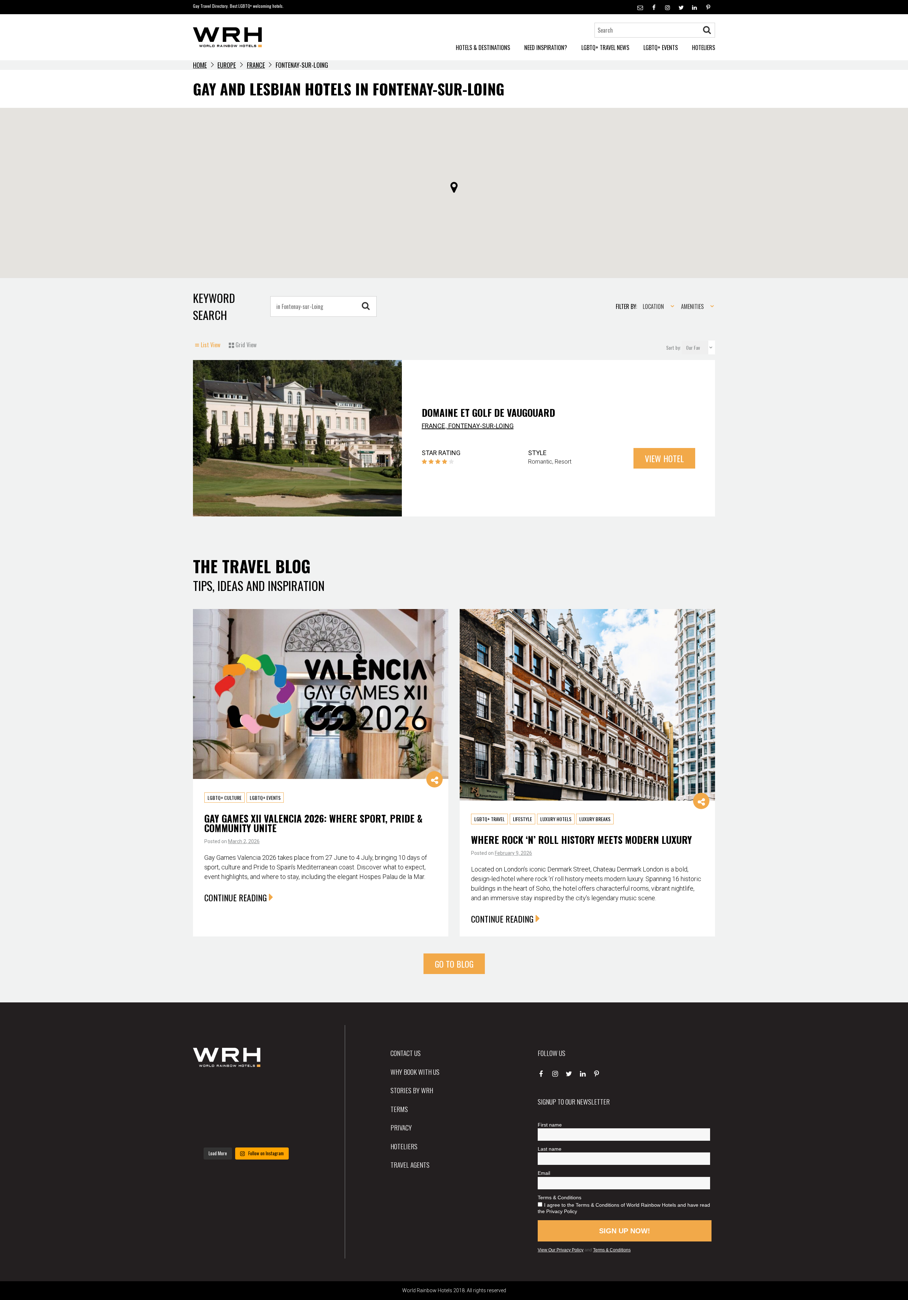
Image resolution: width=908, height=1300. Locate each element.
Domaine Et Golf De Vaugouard (488, 412)
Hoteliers (404, 1146)
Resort (563, 461)
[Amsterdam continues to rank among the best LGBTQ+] (282, 1088)
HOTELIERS (703, 47)
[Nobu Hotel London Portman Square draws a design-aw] (282, 1110)
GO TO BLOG (454, 963)
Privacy (401, 1127)
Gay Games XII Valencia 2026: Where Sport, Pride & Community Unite (313, 823)
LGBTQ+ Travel (489, 819)
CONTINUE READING (235, 897)
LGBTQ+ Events (265, 797)
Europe (226, 65)
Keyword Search (214, 306)
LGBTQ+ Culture (224, 797)
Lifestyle (522, 819)
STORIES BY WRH (412, 1090)
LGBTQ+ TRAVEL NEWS (605, 47)
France (256, 65)
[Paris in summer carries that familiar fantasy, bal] (209, 1132)
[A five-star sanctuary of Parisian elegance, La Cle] (209, 1110)
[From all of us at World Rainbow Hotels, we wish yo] (245, 1132)
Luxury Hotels (555, 819)
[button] (454, 187)
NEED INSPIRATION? (545, 47)
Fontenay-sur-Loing (481, 426)
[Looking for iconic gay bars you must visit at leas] (245, 1110)
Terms (399, 1109)
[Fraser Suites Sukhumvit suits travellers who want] (209, 1088)
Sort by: (674, 347)
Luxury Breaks (594, 819)
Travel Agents (410, 1164)
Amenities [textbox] (692, 306)
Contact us (406, 1053)
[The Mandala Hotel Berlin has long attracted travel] (245, 1088)
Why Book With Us (415, 1072)
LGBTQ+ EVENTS (660, 47)
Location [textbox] (653, 306)
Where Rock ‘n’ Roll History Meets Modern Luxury (581, 839)
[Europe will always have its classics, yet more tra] (282, 1132)
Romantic (540, 461)
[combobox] (656, 306)
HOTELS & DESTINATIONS (483, 47)
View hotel (664, 458)
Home (200, 65)
